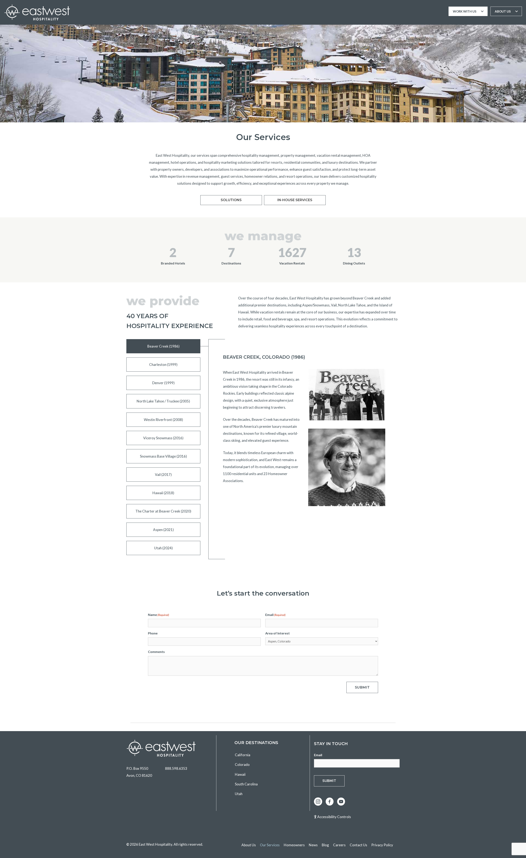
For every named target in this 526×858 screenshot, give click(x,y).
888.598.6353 (176, 768)
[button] (318, 802)
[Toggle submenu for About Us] (516, 11)
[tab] (163, 346)
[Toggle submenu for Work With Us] (482, 11)
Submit (362, 687)
